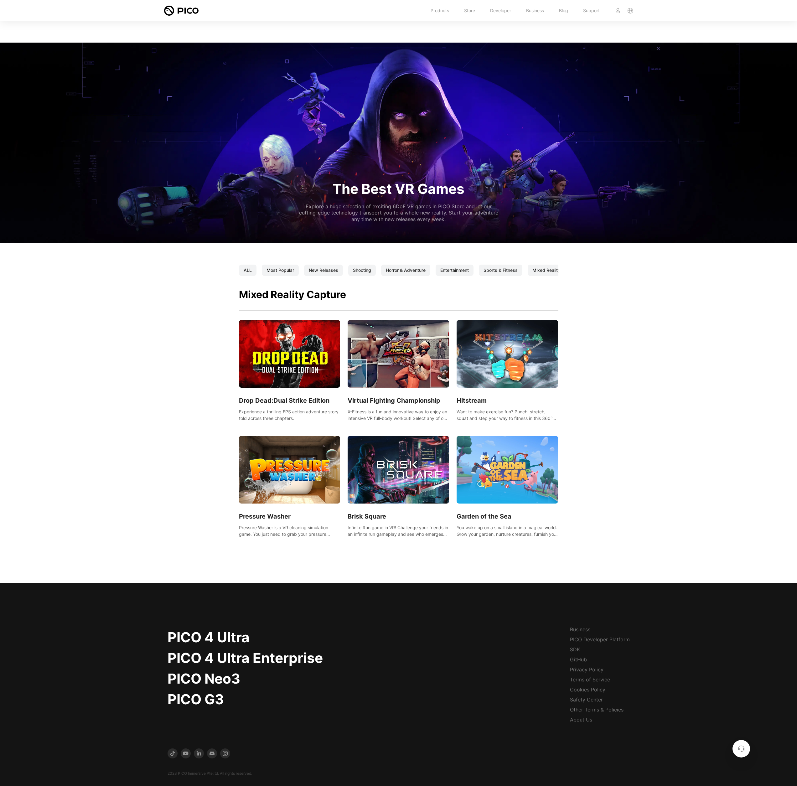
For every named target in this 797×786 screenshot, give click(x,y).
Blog (563, 10)
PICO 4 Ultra (209, 637)
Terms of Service (590, 679)
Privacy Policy (586, 669)
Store (469, 10)
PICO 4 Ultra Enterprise (245, 657)
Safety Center (586, 699)
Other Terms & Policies (597, 709)
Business (535, 10)
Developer (500, 10)
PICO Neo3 (204, 678)
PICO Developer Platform (600, 639)
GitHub (578, 659)
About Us (581, 719)
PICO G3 (196, 699)
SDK (575, 649)
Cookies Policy (587, 689)
